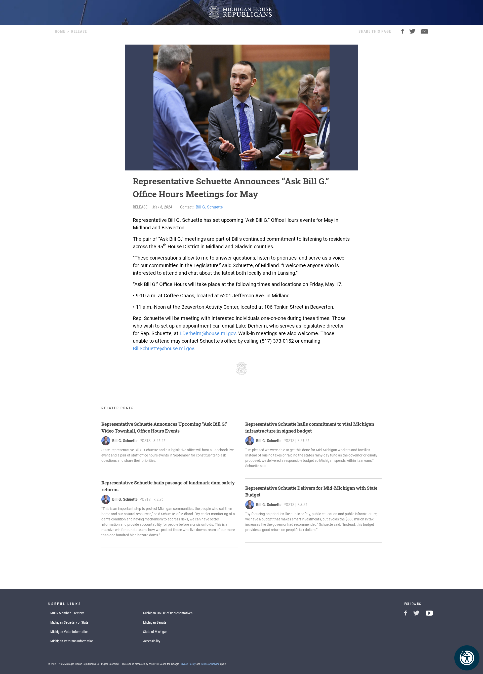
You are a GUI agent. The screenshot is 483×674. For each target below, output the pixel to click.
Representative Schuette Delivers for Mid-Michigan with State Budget (311, 491)
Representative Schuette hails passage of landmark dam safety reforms (168, 486)
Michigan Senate (155, 622)
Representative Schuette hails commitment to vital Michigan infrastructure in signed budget (309, 427)
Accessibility (151, 641)
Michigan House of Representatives (167, 613)
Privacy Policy (188, 664)
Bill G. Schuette (209, 207)
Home (60, 31)
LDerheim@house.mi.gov (208, 333)
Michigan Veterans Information (72, 641)
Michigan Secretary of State (69, 622)
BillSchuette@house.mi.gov (163, 348)
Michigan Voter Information (69, 632)
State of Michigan (155, 632)
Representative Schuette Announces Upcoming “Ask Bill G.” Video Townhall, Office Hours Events (164, 427)
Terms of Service (210, 664)
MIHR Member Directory (67, 613)
